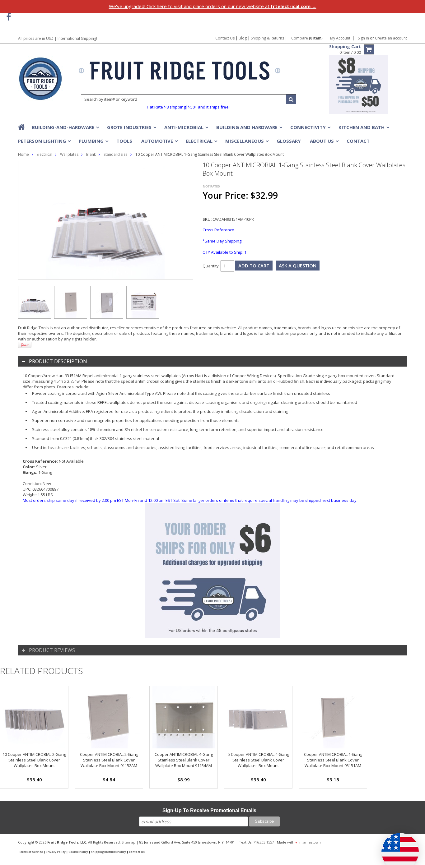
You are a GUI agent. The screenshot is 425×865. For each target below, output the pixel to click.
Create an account (391, 38)
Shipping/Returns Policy (108, 852)
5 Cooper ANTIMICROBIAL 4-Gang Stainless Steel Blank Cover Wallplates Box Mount (258, 760)
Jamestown (311, 842)
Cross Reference (218, 230)
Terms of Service (30, 852)
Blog (243, 38)
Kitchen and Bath (363, 129)
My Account (340, 38)
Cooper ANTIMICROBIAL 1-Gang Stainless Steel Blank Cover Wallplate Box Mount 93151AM (333, 760)
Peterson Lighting (44, 143)
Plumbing (93, 143)
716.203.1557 (263, 842)
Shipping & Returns (268, 38)
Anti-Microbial (185, 129)
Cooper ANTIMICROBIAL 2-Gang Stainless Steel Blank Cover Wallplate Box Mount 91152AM (109, 760)
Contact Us (225, 38)
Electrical (201, 143)
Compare (307, 38)
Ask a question (297, 265)
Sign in (363, 38)
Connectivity (309, 129)
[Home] (22, 127)
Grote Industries (131, 129)
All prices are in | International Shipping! (57, 38)
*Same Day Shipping (222, 241)
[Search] (291, 99)
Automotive (159, 143)
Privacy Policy (56, 852)
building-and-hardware (65, 129)
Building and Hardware (248, 129)
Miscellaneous (246, 143)
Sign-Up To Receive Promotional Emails (209, 810)
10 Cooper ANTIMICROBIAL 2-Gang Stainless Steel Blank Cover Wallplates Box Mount (34, 760)
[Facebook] (8, 17)
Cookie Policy (78, 852)
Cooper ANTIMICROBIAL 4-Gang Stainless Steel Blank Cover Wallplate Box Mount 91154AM (184, 760)
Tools (124, 141)
